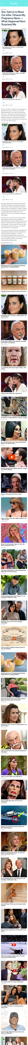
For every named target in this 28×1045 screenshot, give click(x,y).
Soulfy (14, 3)
